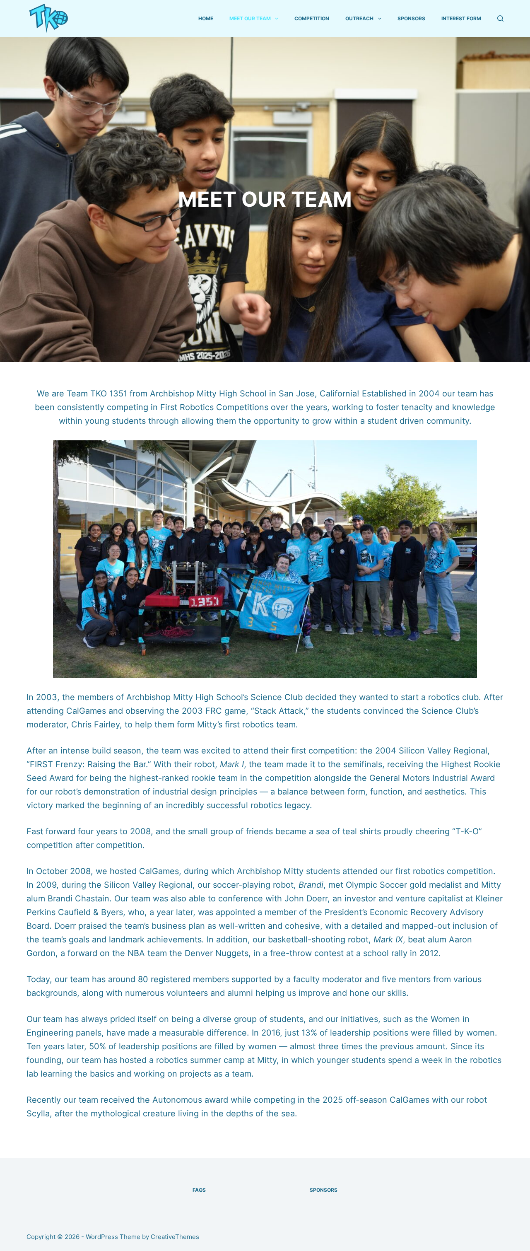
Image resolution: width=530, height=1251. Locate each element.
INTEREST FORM (461, 18)
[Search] (500, 18)
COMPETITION (311, 18)
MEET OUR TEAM (250, 18)
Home (205, 18)
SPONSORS (411, 18)
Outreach (359, 18)
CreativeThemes (175, 1237)
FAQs (199, 1190)
